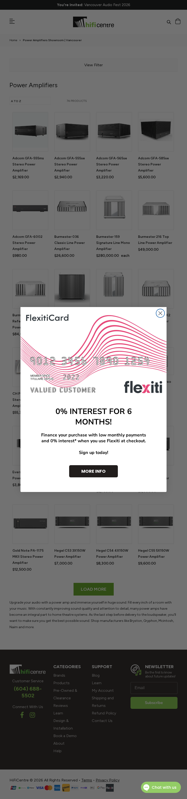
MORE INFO (93, 471)
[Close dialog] (160, 313)
